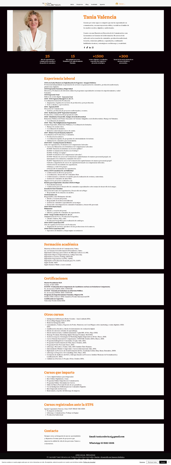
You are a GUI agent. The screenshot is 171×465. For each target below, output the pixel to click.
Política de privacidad (89, 462)
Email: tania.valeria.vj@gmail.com (106, 436)
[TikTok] (87, 47)
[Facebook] (84, 47)
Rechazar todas (152, 462)
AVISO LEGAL (80, 455)
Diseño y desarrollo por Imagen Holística (109, 457)
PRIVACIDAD (90, 455)
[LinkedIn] (90, 47)
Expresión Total (67, 97)
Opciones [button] (142, 462)
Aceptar (163, 462)
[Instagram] (93, 47)
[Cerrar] (169, 462)
